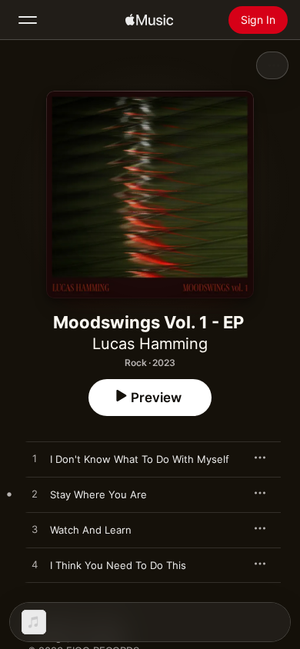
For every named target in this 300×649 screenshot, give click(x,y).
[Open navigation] (28, 20)
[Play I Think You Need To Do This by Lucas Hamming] (34, 565)
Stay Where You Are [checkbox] (98, 494)
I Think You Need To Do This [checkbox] (118, 565)
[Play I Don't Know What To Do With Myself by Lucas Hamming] (34, 459)
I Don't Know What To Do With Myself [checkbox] (139, 459)
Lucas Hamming (150, 343)
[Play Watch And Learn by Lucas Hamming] (34, 530)
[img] (149, 20)
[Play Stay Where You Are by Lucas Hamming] (34, 494)
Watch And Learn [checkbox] (91, 530)
